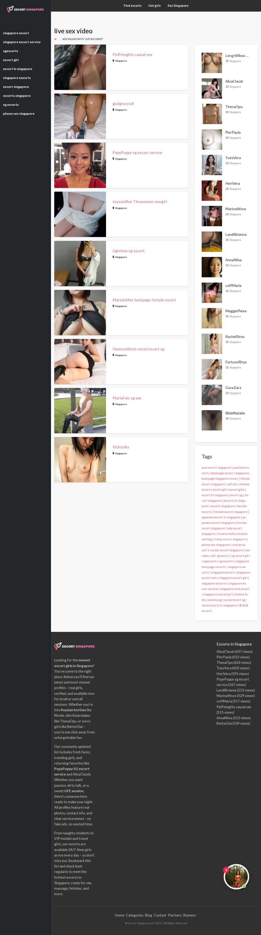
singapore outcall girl (217, 594)
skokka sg (215, 600)
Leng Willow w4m (239, 55)
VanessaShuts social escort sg (138, 348)
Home (119, 915)
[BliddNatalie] (212, 420)
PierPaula (233, 132)
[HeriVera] (212, 190)
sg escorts (226, 561)
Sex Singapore (178, 5)
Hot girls (154, 5)
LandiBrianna (236, 234)
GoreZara (233, 387)
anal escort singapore (216, 467)
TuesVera (233, 157)
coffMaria (233, 285)
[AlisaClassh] (212, 88)
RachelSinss (234, 336)
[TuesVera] (212, 164)
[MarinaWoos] (212, 215)
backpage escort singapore (229, 473)
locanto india (226, 533)
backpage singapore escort (220, 478)
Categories (134, 915)
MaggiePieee (236, 311)
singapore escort (222, 572)
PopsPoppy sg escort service (137, 152)
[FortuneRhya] (212, 369)
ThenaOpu (234, 106)
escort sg (236, 495)
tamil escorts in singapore (219, 605)
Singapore (121, 60)
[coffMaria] (212, 292)
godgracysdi (123, 103)
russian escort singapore (226, 550)
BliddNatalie (235, 413)
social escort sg (234, 600)
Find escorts (133, 5)
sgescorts (210, 561)
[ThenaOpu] (212, 113)
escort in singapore (215, 495)
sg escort (223, 555)
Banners (189, 915)
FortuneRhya (236, 362)
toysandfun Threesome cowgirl (140, 201)
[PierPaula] (212, 139)
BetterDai (224, 723)
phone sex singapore (216, 544)
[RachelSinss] (212, 343)
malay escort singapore (230, 539)
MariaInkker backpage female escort (144, 299)
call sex (232, 484)
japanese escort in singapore (221, 517)
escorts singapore (222, 506)
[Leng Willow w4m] (212, 62)
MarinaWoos (235, 208)
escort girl (220, 489)
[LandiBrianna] (212, 241)
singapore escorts (214, 583)
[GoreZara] (212, 394)
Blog (148, 915)
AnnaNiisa (233, 260)
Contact (160, 915)
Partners (175, 915)
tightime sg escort (129, 250)
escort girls (236, 489)
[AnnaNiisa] (212, 266)
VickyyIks (121, 447)
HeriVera (232, 183)
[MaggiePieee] (212, 318)
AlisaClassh (234, 81)
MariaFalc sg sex (127, 397)
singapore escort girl (233, 578)
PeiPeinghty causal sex (132, 54)
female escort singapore (230, 511)
